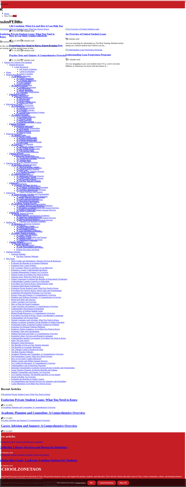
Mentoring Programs (19, 86)
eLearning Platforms (24, 127)
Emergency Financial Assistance (27, 224)
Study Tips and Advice (25, 245)
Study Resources (18, 106)
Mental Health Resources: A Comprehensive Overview (33, 313)
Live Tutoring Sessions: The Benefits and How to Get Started (35, 375)
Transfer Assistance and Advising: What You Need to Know (35, 320)
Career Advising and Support (31, 192)
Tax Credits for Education (26, 159)
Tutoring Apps (22, 170)
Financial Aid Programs (23, 144)
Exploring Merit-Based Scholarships (25, 286)
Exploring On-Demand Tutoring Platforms (28, 327)
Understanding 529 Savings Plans (24, 318)
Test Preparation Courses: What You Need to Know (31, 356)
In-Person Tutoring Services (22, 175)
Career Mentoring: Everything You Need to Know (31, 384)
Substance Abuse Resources (27, 227)
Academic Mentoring (24, 90)
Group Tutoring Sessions (29, 169)
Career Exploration (27, 71)
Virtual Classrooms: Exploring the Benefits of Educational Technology (39, 279)
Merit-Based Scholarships (26, 140)
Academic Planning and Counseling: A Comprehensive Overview (37, 354)
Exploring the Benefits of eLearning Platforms (29, 263)
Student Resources (13, 75)
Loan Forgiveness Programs (30, 142)
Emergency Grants (23, 236)
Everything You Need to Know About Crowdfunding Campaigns (37, 315)
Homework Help (26, 103)
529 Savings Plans (23, 161)
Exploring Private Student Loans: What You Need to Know (35, 288)
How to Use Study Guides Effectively (26, 359)
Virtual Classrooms (23, 118)
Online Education (18, 125)
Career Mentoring (23, 88)
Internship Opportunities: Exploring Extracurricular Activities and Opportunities (43, 368)
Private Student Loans (25, 147)
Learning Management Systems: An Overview (29, 272)
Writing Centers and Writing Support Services (37, 210)
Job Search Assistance (25, 79)
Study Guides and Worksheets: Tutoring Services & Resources (36, 261)
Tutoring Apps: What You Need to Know (27, 277)
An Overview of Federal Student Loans (86, 34)
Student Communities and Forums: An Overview (30, 372)
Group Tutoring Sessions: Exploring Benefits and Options (34, 370)
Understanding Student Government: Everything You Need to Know (38, 338)
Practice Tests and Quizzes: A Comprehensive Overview (33, 295)
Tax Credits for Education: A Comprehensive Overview (33, 363)
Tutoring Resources (19, 184)
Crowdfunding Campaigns (26, 240)
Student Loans (17, 145)
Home (6, 14)
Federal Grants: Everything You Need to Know (30, 275)
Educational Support (14, 104)
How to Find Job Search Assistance (25, 304)
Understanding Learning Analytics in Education (30, 281)
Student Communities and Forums (33, 237)
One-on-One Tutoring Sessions (28, 181)
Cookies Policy (80, 483)
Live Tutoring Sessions (28, 162)
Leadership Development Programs (30, 206)
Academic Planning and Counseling (30, 197)
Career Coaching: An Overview (24, 302)
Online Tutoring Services (21, 165)
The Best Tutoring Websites (27, 256)
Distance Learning (23, 131)
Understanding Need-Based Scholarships (27, 309)
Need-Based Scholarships (29, 128)
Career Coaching (26, 74)
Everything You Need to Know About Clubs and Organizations (36, 290)
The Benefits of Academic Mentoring (26, 347)
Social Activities (22, 100)
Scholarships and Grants (20, 136)
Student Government (24, 97)
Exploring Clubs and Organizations (25, 331)
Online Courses (22, 129)
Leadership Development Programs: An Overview (31, 293)
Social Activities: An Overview (23, 377)
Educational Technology (21, 115)
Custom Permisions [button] (106, 483)
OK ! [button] (91, 483)
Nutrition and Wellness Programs (32, 221)
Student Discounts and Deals (27, 250)
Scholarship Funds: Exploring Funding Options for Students (35, 325)
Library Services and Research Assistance (32, 215)
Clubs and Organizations (29, 92)
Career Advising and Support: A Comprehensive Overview (34, 306)
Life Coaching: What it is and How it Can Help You (32, 268)
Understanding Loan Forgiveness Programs (88, 54)
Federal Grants (25, 133)
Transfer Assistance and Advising (29, 200)
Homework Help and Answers (28, 186)
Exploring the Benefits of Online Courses (27, 379)
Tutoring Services (13, 163)
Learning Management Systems (32, 112)
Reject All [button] (123, 483)
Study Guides (21, 111)
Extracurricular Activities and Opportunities (28, 204)
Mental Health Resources (26, 229)
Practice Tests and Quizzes (26, 190)
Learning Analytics (23, 120)
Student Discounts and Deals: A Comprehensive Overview (34, 334)
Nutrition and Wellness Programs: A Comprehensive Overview (36, 297)
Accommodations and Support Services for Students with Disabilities (38, 381)
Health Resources (18, 225)
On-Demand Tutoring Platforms (29, 168)
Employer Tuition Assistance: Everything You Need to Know (35, 329)
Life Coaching (22, 93)
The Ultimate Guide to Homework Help (27, 350)
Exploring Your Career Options (23, 265)
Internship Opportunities (26, 211)
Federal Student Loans (25, 150)
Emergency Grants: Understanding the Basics (29, 270)
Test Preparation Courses (26, 177)
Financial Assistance (14, 134)
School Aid (10, 193)
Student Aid (11, 222)
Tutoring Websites (13, 252)
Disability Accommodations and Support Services (39, 208)
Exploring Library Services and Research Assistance (32, 336)
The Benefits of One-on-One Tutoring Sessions (30, 345)
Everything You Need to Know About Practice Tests (32, 284)
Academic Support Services (22, 213)
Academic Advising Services (22, 195)
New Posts (10, 259)
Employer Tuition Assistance (27, 156)
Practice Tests (21, 109)
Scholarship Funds (23, 238)
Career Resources (18, 77)
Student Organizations (20, 95)
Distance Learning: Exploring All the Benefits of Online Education (37, 322)
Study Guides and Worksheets (28, 188)
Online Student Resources (21, 243)
